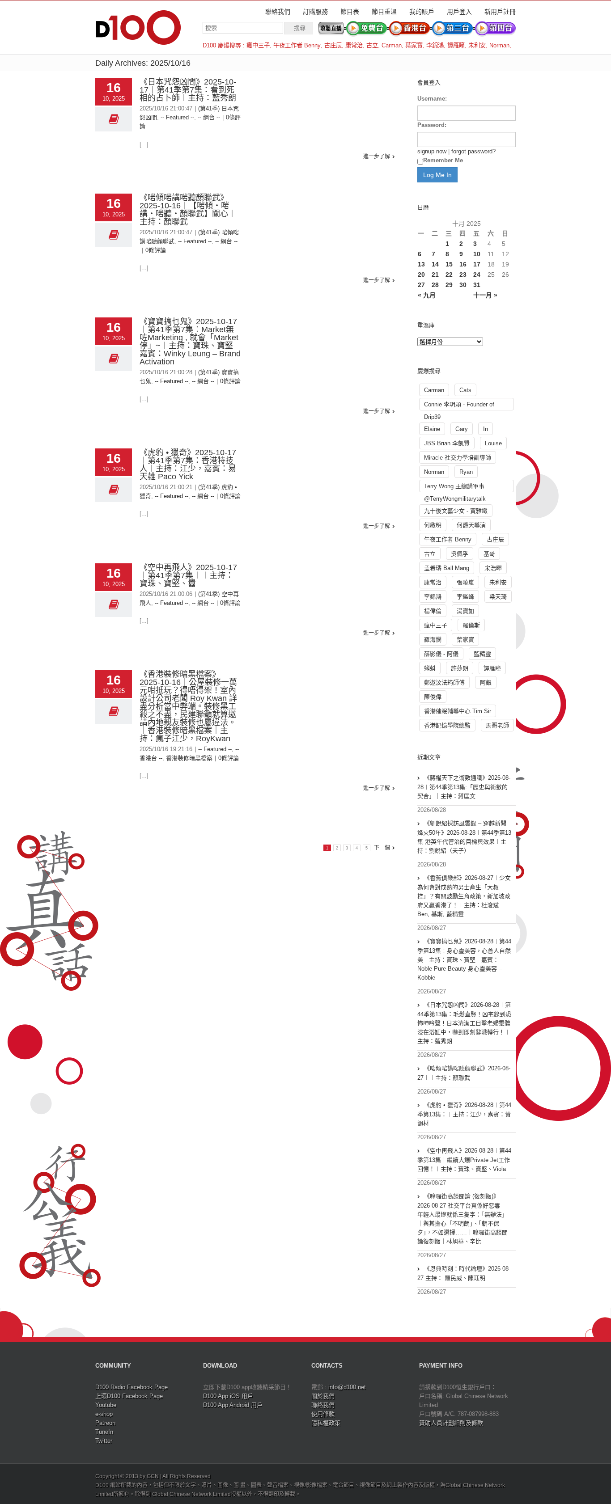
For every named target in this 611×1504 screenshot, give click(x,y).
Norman (499, 45)
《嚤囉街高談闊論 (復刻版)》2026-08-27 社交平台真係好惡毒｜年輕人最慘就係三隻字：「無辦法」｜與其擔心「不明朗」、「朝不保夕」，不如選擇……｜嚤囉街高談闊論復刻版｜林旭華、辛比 (462, 1219)
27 (421, 284)
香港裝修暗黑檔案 (189, 758)
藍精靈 (482, 654)
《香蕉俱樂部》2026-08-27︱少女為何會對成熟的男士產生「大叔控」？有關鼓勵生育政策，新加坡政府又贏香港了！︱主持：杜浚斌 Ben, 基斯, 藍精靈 (464, 896)
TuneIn (104, 1431)
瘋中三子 (258, 45)
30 (463, 284)
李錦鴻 (435, 45)
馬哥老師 (497, 725)
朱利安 (477, 45)
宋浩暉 (493, 568)
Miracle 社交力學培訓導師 (457, 457)
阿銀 (486, 682)
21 (435, 274)
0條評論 (155, 250)
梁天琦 (498, 596)
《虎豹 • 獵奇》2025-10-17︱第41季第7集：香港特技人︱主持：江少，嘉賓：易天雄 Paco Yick (188, 464)
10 (476, 254)
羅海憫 (432, 639)
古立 (372, 45)
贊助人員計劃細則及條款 (451, 1423)
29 (449, 284)
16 (463, 264)
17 (476, 264)
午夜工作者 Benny (297, 45)
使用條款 (323, 1414)
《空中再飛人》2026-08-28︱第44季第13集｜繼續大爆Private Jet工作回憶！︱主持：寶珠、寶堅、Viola (464, 1159)
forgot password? (473, 151)
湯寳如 (465, 611)
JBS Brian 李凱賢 (447, 443)
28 (435, 284)
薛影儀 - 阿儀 (441, 654)
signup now (431, 151)
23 (463, 274)
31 (476, 284)
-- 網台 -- (209, 117)
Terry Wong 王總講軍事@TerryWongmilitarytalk (455, 487)
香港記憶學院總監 (447, 725)
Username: (432, 98)
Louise (493, 443)
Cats (465, 390)
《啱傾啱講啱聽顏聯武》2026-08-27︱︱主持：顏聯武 (463, 1073)
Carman (392, 45)
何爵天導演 (471, 525)
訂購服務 (315, 11)
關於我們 (323, 1396)
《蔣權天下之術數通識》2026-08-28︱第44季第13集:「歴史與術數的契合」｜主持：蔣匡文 (463, 786)
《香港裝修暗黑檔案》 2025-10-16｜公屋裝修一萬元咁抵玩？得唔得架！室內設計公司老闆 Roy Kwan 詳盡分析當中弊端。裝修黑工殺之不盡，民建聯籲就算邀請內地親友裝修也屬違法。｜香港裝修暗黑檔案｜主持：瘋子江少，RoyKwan (188, 706)
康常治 (354, 45)
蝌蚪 (430, 668)
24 (476, 274)
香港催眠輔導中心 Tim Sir (457, 711)
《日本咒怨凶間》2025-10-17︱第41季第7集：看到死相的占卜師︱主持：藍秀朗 (188, 89)
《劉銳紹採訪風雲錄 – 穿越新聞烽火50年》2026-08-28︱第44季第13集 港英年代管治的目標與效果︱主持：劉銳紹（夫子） (464, 837)
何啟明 (432, 525)
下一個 (382, 848)
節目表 (349, 11)
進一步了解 (376, 156)
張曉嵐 (465, 582)
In (485, 429)
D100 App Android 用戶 (233, 1405)
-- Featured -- (177, 117)
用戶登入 (459, 11)
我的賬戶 (421, 11)
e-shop (104, 1414)
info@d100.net (347, 1387)
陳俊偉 (432, 696)
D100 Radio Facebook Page (131, 1387)
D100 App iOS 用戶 (228, 1396)
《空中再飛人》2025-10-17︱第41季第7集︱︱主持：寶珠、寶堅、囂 (188, 575)
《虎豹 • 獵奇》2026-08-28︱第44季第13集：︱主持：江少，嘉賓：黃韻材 (464, 1114)
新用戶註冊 (500, 11)
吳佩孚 (459, 553)
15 (449, 264)
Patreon (105, 1423)
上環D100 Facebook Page (129, 1396)
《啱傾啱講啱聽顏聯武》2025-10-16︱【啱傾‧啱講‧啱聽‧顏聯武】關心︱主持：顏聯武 (188, 209)
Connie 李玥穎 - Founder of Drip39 (459, 405)
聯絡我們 (277, 11)
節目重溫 (384, 11)
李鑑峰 (465, 596)
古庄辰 (333, 45)
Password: (431, 125)
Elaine (432, 429)
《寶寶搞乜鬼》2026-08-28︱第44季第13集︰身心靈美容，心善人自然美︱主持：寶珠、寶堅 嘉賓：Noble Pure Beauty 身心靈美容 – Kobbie (464, 959)
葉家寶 (414, 45)
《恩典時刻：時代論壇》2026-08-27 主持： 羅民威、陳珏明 (463, 1273)
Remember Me (443, 160)
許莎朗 (459, 668)
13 (421, 264)
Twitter (103, 1440)
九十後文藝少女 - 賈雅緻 (456, 510)
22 (449, 274)
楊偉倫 (432, 611)
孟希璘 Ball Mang (446, 568)
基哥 (489, 553)
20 (421, 274)
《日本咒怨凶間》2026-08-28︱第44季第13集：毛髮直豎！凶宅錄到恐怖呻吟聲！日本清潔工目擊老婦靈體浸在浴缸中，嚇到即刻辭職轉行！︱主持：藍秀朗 (464, 1022)
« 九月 (427, 295)
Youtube (105, 1405)
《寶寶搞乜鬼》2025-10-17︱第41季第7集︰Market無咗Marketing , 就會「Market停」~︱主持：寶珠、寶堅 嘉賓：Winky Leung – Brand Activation (190, 341)
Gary (461, 429)
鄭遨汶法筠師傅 (444, 682)
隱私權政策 (325, 1423)
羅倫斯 (471, 625)
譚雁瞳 (456, 45)
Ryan (466, 472)
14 (435, 264)
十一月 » (485, 295)
